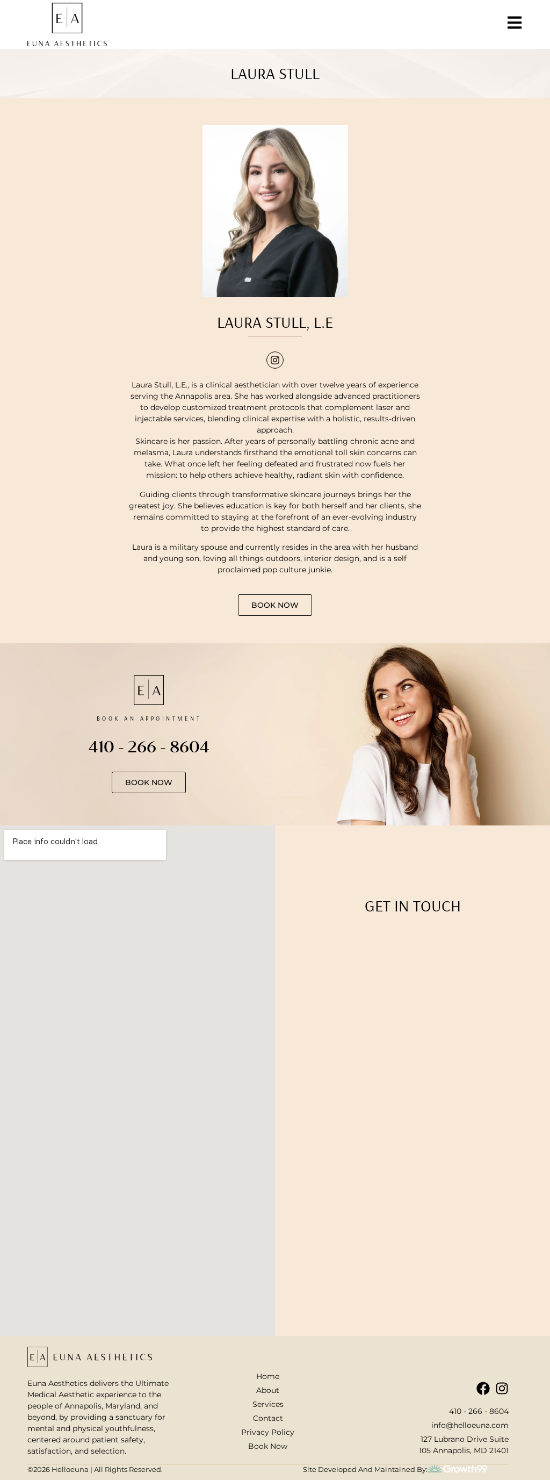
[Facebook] (483, 1388)
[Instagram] (275, 360)
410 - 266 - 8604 (149, 746)
